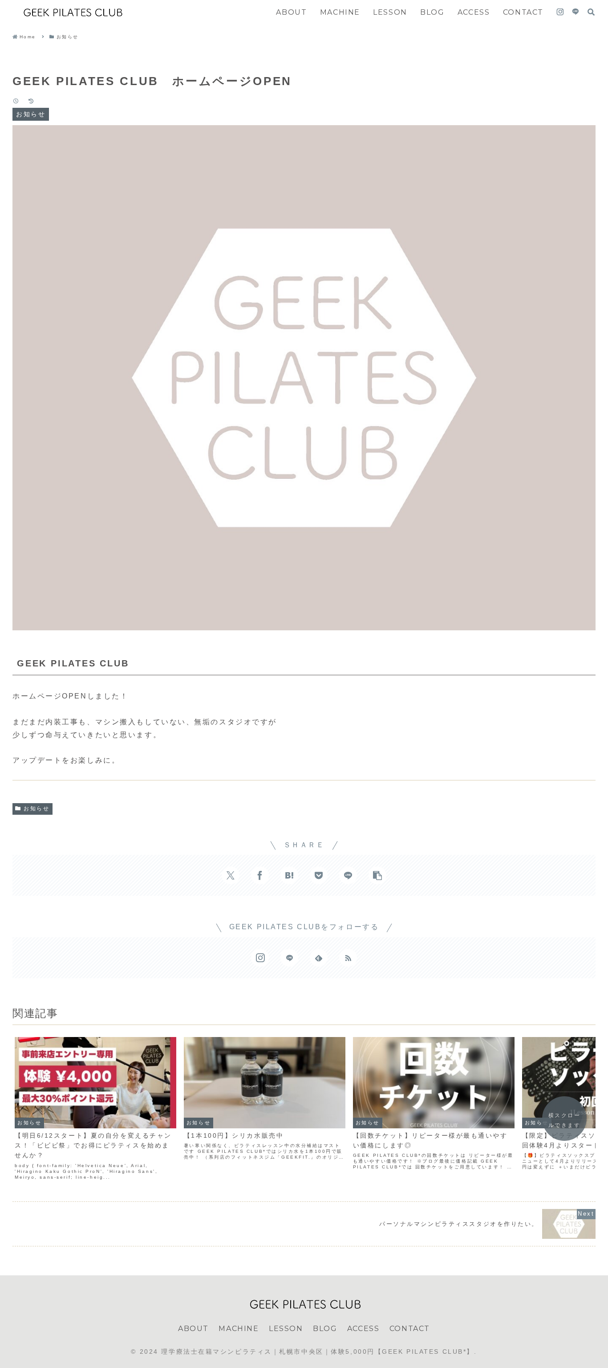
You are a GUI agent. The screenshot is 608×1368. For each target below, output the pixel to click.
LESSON (286, 1328)
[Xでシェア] (230, 875)
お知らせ (36, 808)
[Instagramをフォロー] (560, 12)
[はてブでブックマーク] (289, 875)
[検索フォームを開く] (591, 12)
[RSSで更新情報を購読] (348, 958)
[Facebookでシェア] (260, 875)
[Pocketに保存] (319, 875)
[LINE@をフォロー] (575, 12)
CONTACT (409, 1328)
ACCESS (363, 1328)
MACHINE (239, 1328)
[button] (377, 875)
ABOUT (193, 1328)
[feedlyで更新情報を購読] (319, 958)
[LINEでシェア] (348, 875)
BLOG (325, 1328)
